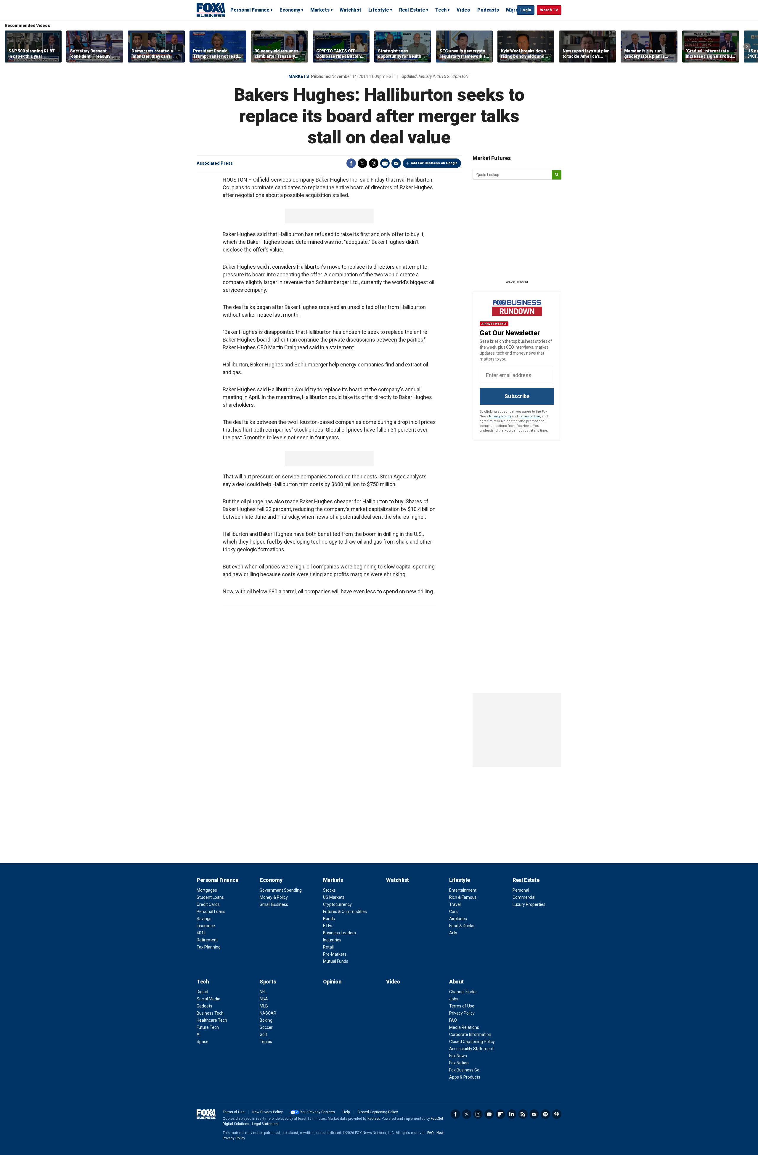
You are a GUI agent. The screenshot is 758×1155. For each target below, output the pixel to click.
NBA (264, 999)
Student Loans (210, 897)
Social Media (208, 999)
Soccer (266, 1027)
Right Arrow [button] (747, 46)
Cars (453, 911)
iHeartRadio (556, 1114)
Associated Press (215, 163)
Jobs (453, 999)
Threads (373, 163)
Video (463, 10)
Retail (328, 947)
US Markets (334, 897)
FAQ (453, 1020)
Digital (202, 991)
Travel (455, 904)
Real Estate (412, 10)
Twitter (362, 163)
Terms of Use (529, 416)
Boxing (266, 1020)
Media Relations (464, 1027)
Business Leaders (339, 932)
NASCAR (268, 1013)
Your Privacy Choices (317, 1112)
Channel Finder (463, 991)
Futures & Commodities (345, 911)
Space (202, 1041)
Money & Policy (274, 897)
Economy (290, 10)
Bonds (329, 918)
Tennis (266, 1041)
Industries (332, 940)
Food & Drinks (461, 925)
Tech (441, 10)
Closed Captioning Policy (472, 1041)
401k (201, 932)
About (456, 981)
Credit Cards (208, 904)
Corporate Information (470, 1034)
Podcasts (488, 10)
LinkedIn (511, 1114)
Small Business (274, 904)
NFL (263, 991)
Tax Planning (209, 947)
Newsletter (534, 1114)
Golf (263, 1034)
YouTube (489, 1114)
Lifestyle (378, 10)
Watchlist (350, 10)
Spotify (545, 1114)
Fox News (458, 1055)
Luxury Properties (529, 904)
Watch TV (549, 10)
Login (525, 10)
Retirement (207, 940)
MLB (264, 1006)
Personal (521, 890)
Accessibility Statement (471, 1048)
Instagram (478, 1114)
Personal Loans (211, 911)
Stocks (329, 890)
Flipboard (500, 1114)
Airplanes (458, 918)
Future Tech (208, 1027)
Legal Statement (265, 1124)
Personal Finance (249, 10)
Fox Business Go (464, 1070)
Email (396, 163)
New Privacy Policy (267, 1112)
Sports (268, 981)
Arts (453, 932)
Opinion (332, 981)
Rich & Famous (463, 897)
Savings (204, 918)
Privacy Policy (500, 416)
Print (385, 163)
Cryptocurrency (337, 904)
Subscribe (517, 396)
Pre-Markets (334, 954)
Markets (320, 10)
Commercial (524, 897)
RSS (523, 1114)
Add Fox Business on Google (434, 163)
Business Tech (210, 1013)
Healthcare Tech (212, 1020)
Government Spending (281, 890)
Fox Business (211, 9)
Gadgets (204, 1006)
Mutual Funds (335, 961)
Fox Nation (459, 1063)
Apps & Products (464, 1077)
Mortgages (207, 890)
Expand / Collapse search (511, 10)
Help (346, 1112)
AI (198, 1034)
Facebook (351, 163)
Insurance (206, 925)
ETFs (327, 925)
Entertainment (462, 890)
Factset (373, 1118)
